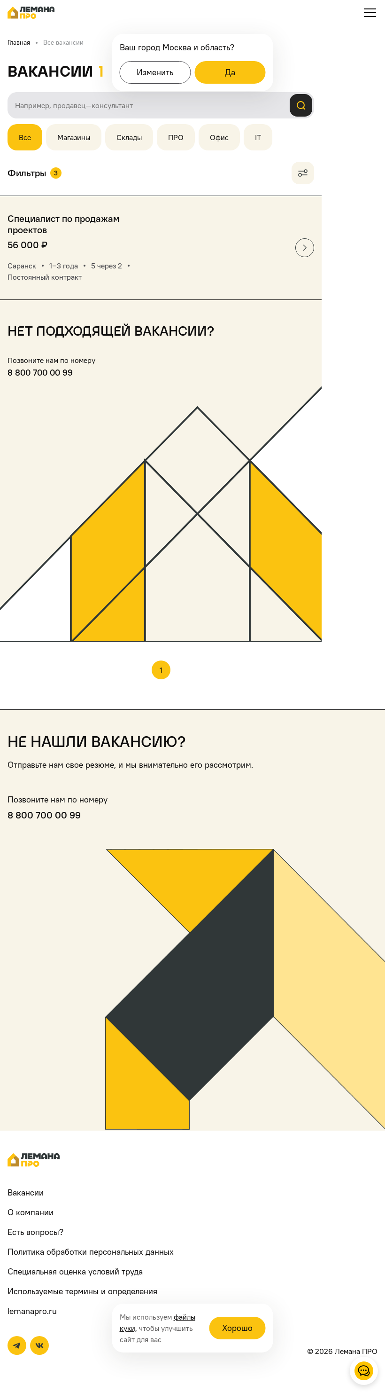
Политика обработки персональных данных (91, 1252)
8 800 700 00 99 (40, 372)
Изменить (155, 72)
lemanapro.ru (32, 1311)
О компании (31, 1212)
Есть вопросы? (35, 1232)
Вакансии (26, 1192)
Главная (19, 42)
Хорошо (237, 1328)
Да (230, 72)
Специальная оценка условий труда (75, 1271)
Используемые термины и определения (82, 1291)
